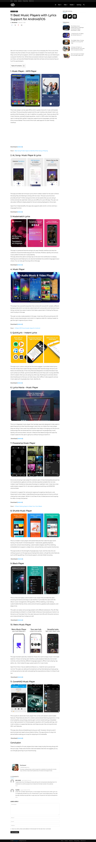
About (11, 0)
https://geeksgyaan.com (24, 767)
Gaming (79, 4)
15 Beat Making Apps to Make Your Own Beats (28, 506)
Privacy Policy (25, 0)
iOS (16, 11)
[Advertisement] (34, 39)
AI (55, 4)
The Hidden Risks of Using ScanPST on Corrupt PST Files (77, 42)
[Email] (21, 25)
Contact (15, 0)
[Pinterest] (18, 25)
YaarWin (17, 790)
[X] (15, 25)
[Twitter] (70, 16)
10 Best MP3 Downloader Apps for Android (27, 328)
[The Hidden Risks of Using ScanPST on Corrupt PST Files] (66, 42)
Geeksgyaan (16, 840)
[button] (84, 5)
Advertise (20, 0)
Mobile (72, 4)
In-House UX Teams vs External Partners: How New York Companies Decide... (78, 48)
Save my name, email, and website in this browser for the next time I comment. (31, 828)
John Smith (18, 780)
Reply (16, 785)
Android (13, 11)
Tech (59, 4)
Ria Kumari (14, 22)
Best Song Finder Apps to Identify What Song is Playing (31, 150)
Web (65, 4)
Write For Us (31, 0)
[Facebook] (11, 25)
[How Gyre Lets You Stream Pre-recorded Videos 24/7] (66, 55)
